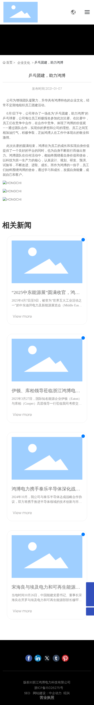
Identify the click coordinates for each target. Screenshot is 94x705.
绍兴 (66, 693)
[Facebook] (28, 658)
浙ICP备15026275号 (48, 687)
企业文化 (23, 62)
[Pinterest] (65, 658)
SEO (27, 693)
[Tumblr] (56, 658)
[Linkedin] (37, 658)
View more (22, 316)
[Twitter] (47, 658)
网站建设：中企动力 (47, 693)
